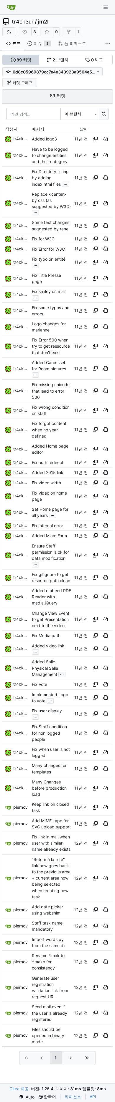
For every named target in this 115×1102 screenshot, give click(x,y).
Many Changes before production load (49, 788)
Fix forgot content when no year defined (49, 429)
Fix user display (47, 710)
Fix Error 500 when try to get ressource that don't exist (51, 346)
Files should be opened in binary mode (48, 1035)
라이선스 (73, 1096)
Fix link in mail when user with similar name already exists (51, 843)
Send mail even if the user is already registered (49, 1013)
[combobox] (79, 114)
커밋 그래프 (22, 82)
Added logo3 (44, 138)
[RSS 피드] (9, 31)
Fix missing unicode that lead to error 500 (51, 391)
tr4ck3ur (23, 22)
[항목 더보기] (108, 43)
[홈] (11, 7)
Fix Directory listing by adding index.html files (50, 177)
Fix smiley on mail (48, 291)
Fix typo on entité (48, 259)
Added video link (48, 645)
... (65, 183)
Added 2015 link (47, 472)
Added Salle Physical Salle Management (45, 668)
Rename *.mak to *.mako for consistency (48, 961)
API (93, 1096)
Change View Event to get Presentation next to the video (50, 619)
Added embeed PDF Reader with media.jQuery (51, 596)
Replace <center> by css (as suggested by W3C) (51, 200)
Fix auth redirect (47, 462)
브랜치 (60, 59)
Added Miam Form (49, 535)
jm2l (43, 22)
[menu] (26, 1096)
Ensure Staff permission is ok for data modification (50, 552)
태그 (97, 59)
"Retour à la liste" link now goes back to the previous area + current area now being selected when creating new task (51, 878)
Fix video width (46, 482)
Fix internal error (47, 525)
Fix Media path (46, 635)
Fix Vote (39, 684)
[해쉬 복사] (95, 139)
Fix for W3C (43, 238)
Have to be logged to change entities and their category (50, 155)
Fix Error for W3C (48, 249)
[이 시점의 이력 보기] (105, 139)
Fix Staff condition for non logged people (49, 733)
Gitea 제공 (19, 1088)
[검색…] (104, 114)
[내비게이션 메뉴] (106, 7)
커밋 (24, 59)
